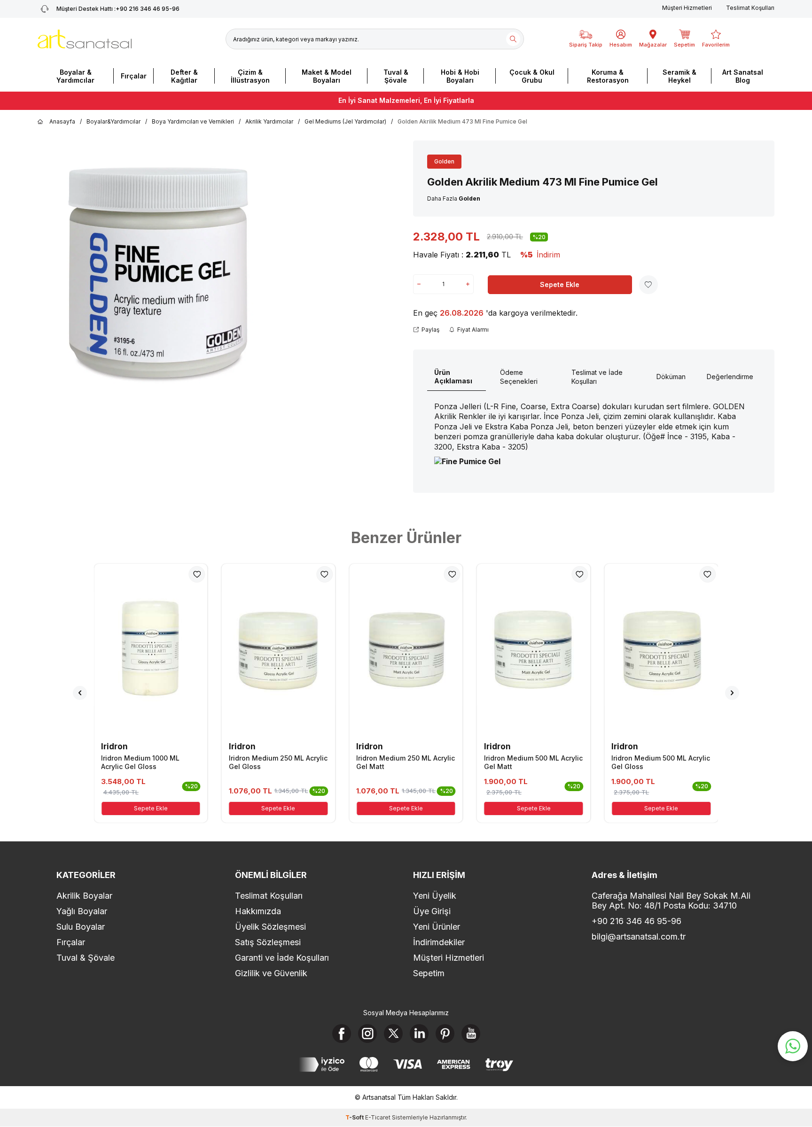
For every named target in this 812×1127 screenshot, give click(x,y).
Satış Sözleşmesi (268, 942)
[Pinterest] (445, 1033)
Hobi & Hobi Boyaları (460, 76)
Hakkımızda (258, 911)
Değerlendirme (730, 377)
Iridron (114, 746)
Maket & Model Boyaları (326, 76)
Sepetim (429, 973)
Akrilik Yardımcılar (269, 121)
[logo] (85, 39)
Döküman (671, 377)
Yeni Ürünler (436, 927)
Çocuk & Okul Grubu (531, 76)
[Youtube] (470, 1033)
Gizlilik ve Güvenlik (271, 973)
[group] (156, 275)
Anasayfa (62, 121)
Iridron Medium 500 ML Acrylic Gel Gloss (660, 762)
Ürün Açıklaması (453, 376)
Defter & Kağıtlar (184, 76)
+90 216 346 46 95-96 (118, 8)
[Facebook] (341, 1033)
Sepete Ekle (559, 284)
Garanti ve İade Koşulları (282, 958)
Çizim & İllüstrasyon (250, 76)
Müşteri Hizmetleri (687, 7)
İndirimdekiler (439, 942)
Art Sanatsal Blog (742, 76)
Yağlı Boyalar (81, 911)
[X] (393, 1033)
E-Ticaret (377, 1117)
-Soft (355, 1117)
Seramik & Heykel (679, 76)
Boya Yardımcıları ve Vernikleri (193, 121)
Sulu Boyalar (80, 927)
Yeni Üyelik (434, 896)
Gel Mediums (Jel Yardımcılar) (345, 121)
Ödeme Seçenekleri (519, 376)
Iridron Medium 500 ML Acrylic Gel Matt (533, 762)
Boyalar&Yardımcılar (113, 121)
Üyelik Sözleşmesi (270, 927)
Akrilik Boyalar (84, 896)
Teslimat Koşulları (750, 7)
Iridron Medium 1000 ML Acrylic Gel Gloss (140, 762)
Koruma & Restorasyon (608, 76)
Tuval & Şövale (395, 76)
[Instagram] (367, 1033)
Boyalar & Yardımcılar (75, 76)
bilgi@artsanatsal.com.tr (639, 936)
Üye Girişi (432, 911)
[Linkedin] (419, 1033)
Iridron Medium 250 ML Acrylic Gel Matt (405, 762)
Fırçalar (134, 76)
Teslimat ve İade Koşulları (597, 376)
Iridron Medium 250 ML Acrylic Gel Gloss (278, 762)
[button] (80, 693)
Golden (444, 161)
